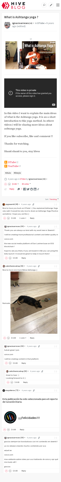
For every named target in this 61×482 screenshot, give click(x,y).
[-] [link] (56, 204)
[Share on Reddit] (31, 189)
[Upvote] (6, 184)
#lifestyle (17, 173)
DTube (41, 23)
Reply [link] (12, 189)
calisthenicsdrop (14, 266)
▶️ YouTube (11, 166)
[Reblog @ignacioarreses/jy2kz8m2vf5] (5, 189)
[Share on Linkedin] (35, 189)
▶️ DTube (10, 162)
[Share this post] (38, 189)
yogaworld (11, 204)
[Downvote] (9, 184)
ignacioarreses (22, 23)
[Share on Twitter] (28, 189)
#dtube (8, 173)
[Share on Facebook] (24, 189)
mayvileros (11, 390)
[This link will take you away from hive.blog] (30, 39)
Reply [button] (32, 218)
